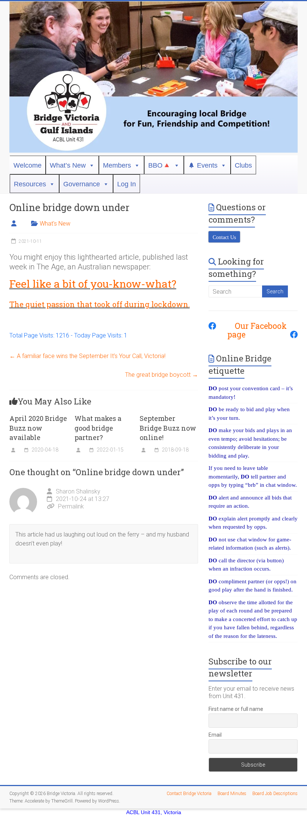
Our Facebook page (257, 330)
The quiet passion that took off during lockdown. (99, 304)
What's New (55, 223)
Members (117, 165)
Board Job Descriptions (275, 793)
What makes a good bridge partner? (98, 427)
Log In (126, 184)
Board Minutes (232, 793)
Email (215, 735)
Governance (81, 184)
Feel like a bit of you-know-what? (92, 284)
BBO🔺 (159, 165)
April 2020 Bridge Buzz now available (38, 427)
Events (207, 165)
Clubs (243, 165)
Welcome (27, 165)
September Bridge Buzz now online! (168, 427)
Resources (30, 184)
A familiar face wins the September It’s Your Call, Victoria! (87, 356)
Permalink (71, 506)
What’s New (68, 165)
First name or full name (236, 709)
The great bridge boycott (161, 374)
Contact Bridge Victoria (189, 793)
